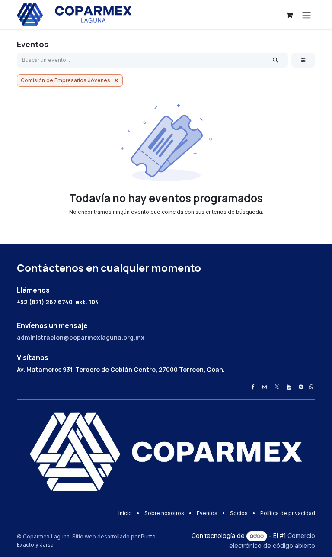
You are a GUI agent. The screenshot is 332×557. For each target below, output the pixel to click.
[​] (253, 387)
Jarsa (47, 544)
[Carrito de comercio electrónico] (289, 14)
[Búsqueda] (275, 60)
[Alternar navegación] (306, 15)
